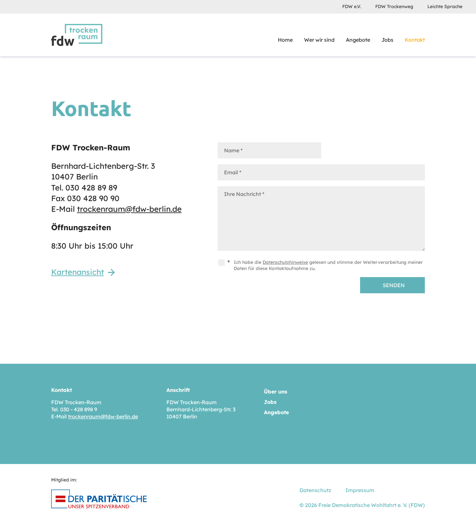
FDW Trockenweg (394, 6)
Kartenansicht (77, 272)
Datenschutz (315, 490)
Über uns (275, 391)
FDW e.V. (351, 6)
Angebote (358, 39)
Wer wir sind (319, 39)
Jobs (387, 39)
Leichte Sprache (444, 6)
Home (285, 39)
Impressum (360, 490)
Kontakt (415, 39)
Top (463, 512)
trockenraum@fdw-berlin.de (129, 209)
